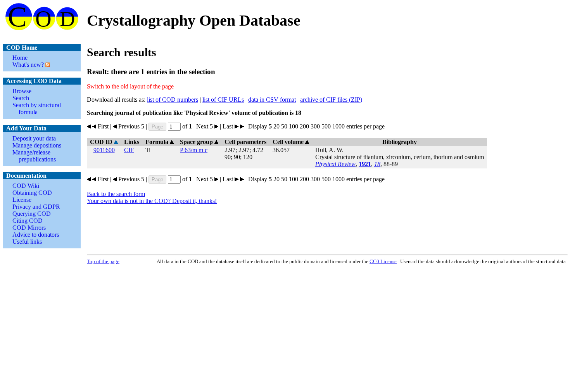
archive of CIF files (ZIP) (331, 99)
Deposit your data (34, 138)
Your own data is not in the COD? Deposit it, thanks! (152, 201)
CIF (129, 150)
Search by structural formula (36, 108)
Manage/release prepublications (34, 156)
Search (20, 98)
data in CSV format (272, 99)
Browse (21, 91)
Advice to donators (35, 234)
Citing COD (27, 220)
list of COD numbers (172, 99)
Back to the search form (116, 194)
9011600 (104, 150)
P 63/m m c (193, 150)
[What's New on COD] (47, 64)
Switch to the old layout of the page (130, 86)
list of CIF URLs (223, 99)
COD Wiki (25, 185)
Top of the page (103, 261)
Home (20, 57)
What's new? (28, 64)
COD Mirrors (29, 227)
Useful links (27, 241)
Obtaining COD (32, 192)
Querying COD (31, 213)
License (21, 199)
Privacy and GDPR (36, 206)
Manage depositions (36, 145)
